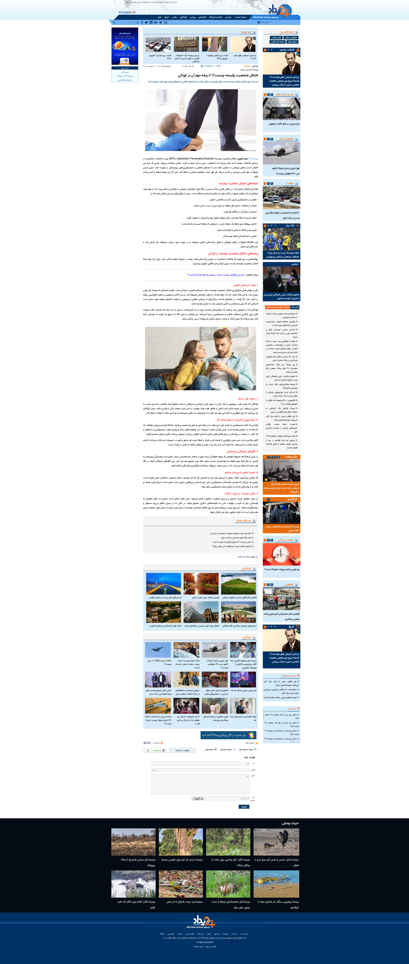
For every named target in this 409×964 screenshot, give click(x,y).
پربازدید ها (285, 307)
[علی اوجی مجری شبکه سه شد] (243, 679)
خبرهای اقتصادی (125, 80)
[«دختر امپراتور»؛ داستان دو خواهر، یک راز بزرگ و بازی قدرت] (186, 705)
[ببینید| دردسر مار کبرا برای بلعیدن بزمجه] (181, 842)
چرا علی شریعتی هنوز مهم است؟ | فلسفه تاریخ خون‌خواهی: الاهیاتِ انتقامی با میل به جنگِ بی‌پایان (284, 81)
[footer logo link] (201, 923)
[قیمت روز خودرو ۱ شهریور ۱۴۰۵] (158, 44)
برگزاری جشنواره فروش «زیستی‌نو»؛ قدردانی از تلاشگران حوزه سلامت (281, 323)
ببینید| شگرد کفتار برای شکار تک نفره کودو (136, 905)
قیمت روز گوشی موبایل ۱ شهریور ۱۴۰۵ (217, 57)
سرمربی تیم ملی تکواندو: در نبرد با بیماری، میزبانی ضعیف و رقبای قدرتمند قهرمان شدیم (281, 444)
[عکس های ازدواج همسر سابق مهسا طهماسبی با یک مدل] (158, 679)
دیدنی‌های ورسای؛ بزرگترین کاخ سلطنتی (239, 626)
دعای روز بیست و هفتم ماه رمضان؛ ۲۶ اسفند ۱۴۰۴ (282, 740)
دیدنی (295, 264)
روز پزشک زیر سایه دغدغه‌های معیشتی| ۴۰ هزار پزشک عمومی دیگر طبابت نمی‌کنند (281, 368)
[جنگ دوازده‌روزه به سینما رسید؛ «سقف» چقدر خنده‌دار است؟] (186, 650)
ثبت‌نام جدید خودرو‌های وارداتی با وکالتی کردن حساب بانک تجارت (281, 394)
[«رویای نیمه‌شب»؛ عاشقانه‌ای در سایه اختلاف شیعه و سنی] (186, 679)
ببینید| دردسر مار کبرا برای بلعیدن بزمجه (181, 860)
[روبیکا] (228, 735)
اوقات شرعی (141, 2)
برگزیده (246, 66)
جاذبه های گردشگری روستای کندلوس (165, 626)
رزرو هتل (124, 72)
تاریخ (291, 627)
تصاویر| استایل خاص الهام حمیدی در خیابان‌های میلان (216, 692)
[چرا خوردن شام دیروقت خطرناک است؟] (281, 554)
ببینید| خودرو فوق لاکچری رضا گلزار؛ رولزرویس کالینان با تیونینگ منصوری (243, 664)
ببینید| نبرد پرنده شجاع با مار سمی (184, 902)
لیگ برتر (290, 225)
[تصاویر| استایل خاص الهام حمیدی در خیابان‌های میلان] (214, 679)
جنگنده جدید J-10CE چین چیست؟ (159, 662)
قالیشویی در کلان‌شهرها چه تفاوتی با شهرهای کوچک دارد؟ (281, 402)
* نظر (253, 776)
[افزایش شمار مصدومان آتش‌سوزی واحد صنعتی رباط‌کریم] (281, 599)
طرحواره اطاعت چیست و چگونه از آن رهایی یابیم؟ (231, 546)
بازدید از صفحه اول (246, 749)
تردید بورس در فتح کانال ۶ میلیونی (284, 124)
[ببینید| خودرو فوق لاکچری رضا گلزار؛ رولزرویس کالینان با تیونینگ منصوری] (243, 650)
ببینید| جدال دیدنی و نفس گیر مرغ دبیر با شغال (277, 863)
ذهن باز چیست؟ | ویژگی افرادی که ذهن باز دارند (232, 542)
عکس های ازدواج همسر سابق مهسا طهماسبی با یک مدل (158, 692)
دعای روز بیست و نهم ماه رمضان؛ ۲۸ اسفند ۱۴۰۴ (282, 724)
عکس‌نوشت (291, 457)
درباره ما (166, 2)
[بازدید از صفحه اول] (255, 749)
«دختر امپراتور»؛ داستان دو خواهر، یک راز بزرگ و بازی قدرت (188, 720)
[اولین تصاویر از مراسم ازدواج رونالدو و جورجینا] (214, 705)
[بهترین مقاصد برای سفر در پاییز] (201, 583)
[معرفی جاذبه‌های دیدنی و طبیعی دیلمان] (238, 583)
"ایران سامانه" (198, 946)
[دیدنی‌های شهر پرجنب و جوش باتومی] (163, 583)
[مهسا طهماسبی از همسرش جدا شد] (243, 705)
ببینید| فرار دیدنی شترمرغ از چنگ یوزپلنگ (138, 863)
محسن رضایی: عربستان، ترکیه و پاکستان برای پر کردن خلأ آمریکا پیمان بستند (281, 333)
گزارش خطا (250, 743)
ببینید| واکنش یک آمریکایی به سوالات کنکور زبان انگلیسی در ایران (281, 410)
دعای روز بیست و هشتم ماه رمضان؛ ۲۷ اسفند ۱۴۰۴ (282, 732)
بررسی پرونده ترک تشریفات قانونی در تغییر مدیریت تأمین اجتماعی (186, 58)
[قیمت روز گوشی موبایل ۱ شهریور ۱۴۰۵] (215, 44)
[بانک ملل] (125, 46)
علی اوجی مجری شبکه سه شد (243, 690)
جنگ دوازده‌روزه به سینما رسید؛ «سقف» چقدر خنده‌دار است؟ (187, 664)
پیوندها (160, 2)
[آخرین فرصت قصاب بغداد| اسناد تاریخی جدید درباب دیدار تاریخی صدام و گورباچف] (281, 470)
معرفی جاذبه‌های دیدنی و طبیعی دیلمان (239, 597)
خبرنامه (179, 934)
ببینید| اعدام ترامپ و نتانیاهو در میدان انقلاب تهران (282, 528)
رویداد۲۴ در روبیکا (125, 76)
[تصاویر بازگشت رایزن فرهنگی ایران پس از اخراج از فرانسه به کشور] (281, 279)
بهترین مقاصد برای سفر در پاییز (205, 597)
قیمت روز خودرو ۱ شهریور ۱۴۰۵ (160, 57)
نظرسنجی (133, 2)
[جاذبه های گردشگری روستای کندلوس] (163, 612)
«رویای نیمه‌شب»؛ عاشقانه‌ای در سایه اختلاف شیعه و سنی (187, 692)
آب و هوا (149, 2)
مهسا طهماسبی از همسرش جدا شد (243, 718)
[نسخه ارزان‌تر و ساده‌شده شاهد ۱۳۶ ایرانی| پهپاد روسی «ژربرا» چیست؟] (158, 705)
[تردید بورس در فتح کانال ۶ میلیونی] (281, 109)
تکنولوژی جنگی (291, 37)
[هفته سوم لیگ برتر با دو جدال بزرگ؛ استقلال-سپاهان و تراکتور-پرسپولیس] (281, 239)
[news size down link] (211, 66)
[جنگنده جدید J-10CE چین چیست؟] (158, 650)
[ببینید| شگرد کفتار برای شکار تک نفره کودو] (133, 884)
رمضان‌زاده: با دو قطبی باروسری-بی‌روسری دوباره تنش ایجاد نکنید (281, 691)
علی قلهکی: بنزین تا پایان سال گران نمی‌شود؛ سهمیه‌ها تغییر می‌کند (281, 418)
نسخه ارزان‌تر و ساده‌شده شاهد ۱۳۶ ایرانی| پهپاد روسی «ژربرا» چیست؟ (158, 720)
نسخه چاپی (209, 749)
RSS (162, 934)
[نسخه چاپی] (202, 66)
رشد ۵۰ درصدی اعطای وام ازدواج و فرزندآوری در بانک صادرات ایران (281, 358)
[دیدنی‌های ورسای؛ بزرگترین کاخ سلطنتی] (238, 612)
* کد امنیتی (253, 799)
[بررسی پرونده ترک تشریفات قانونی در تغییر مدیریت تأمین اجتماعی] (186, 44)
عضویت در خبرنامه (182, 750)
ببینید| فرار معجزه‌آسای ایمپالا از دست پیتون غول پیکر (230, 905)
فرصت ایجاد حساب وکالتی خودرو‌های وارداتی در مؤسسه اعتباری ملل (281, 428)
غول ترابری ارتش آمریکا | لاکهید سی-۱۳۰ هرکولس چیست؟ (217, 664)
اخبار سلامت (242, 556)
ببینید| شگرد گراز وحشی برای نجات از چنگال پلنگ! (230, 863)
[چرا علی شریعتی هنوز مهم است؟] (243, 44)
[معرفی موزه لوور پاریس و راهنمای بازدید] (201, 612)
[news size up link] (219, 66)
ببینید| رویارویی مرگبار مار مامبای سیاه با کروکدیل (278, 905)
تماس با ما (173, 2)
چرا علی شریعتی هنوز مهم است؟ (245, 57)
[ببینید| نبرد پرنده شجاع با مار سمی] (181, 884)
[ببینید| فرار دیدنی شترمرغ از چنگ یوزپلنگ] (133, 842)
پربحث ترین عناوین (272, 307)
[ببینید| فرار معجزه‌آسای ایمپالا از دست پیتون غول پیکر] (228, 884)
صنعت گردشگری (277, 42)
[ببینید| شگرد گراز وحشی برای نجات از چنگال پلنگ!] (228, 842)
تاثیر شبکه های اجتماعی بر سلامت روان (236, 537)
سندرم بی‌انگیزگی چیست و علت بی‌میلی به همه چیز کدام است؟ (216, 275)
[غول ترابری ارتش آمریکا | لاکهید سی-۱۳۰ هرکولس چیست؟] (214, 650)
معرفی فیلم (292, 42)
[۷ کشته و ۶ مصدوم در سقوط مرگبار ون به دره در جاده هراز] (281, 197)
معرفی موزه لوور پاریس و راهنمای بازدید (201, 626)
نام (254, 763)
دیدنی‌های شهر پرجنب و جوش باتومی (165, 597)
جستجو (217, 934)
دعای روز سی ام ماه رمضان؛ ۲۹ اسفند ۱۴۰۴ (282, 716)
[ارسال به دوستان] (205, 66)
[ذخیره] (208, 66)
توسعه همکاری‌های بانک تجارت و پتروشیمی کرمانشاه (281, 386)
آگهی (127, 2)
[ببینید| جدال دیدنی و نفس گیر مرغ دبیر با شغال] (276, 842)
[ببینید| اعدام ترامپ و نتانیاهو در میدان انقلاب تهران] (281, 513)
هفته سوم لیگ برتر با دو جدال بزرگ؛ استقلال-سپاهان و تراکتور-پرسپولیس (282, 255)
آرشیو (155, 2)
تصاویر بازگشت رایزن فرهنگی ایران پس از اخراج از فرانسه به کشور (281, 297)
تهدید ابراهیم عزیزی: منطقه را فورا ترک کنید (280, 697)
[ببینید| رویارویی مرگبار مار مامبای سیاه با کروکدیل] (276, 884)
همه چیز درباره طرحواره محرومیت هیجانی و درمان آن (230, 533)
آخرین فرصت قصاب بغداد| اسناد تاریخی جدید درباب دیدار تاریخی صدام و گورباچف (281, 488)
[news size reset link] (215, 66)
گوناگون (255, 66)
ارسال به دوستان (226, 749)
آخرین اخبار (295, 307)
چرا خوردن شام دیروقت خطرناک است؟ (282, 569)
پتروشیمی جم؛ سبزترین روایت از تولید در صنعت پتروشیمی (281, 315)
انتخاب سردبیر (287, 50)
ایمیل (253, 770)
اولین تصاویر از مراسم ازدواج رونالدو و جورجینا (216, 718)
